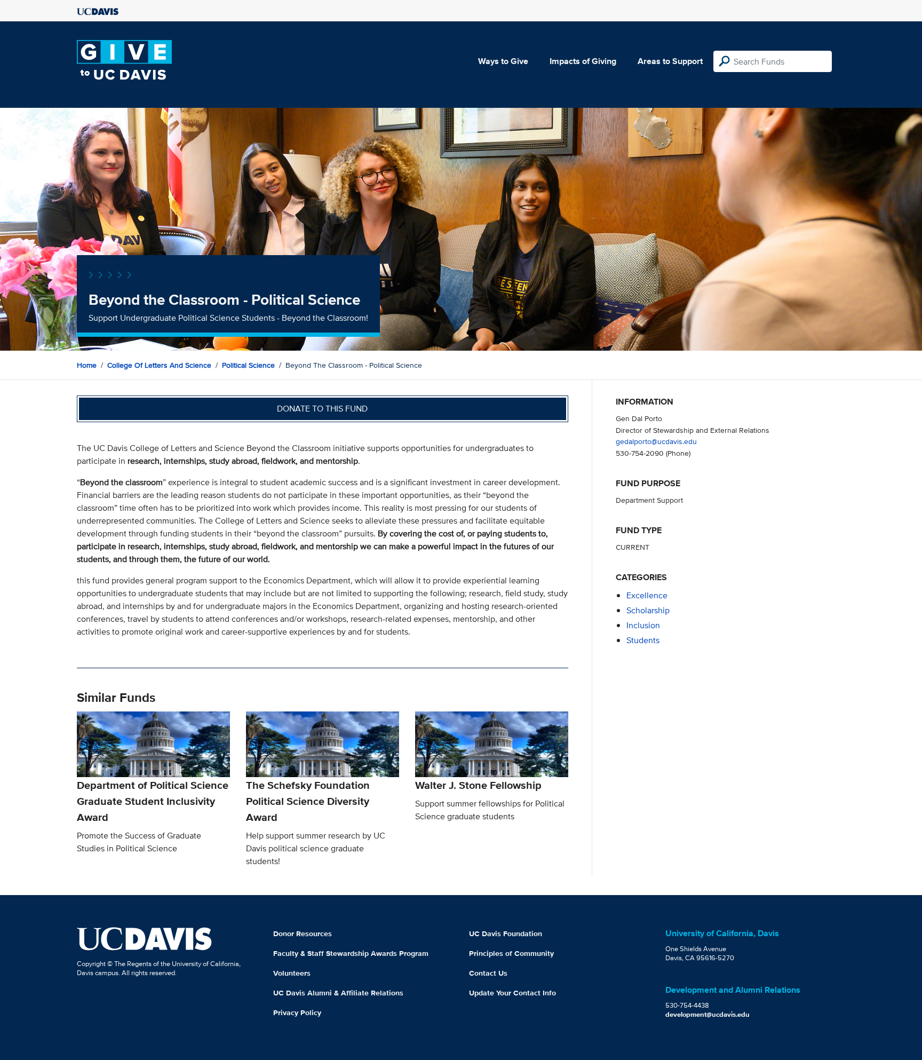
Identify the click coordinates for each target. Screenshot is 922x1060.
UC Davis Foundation (505, 933)
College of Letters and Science (159, 365)
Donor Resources (302, 933)
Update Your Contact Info (512, 992)
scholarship (648, 610)
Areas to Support (670, 61)
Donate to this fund (322, 408)
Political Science (248, 365)
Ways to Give (503, 61)
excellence (646, 595)
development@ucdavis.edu (707, 1014)
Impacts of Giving (583, 61)
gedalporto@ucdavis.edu (656, 441)
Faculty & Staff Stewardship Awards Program (350, 953)
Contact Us (488, 973)
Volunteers (292, 973)
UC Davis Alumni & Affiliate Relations (338, 992)
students (642, 640)
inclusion (643, 625)
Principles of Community (511, 953)
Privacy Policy (297, 1012)
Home (87, 365)
